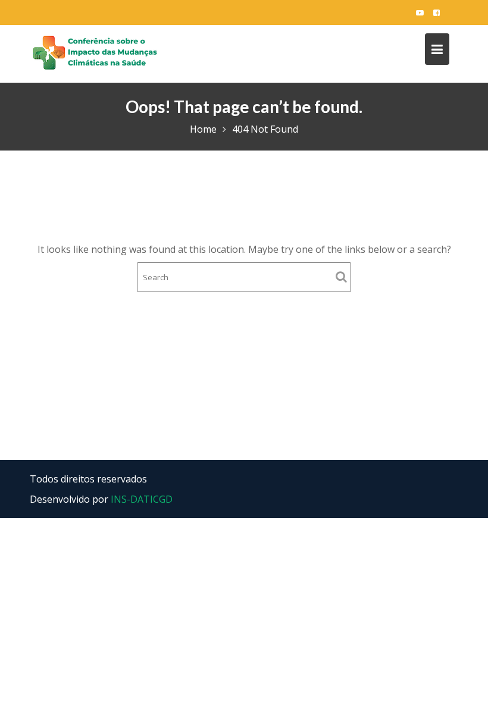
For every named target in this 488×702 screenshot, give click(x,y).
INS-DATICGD (142, 499)
